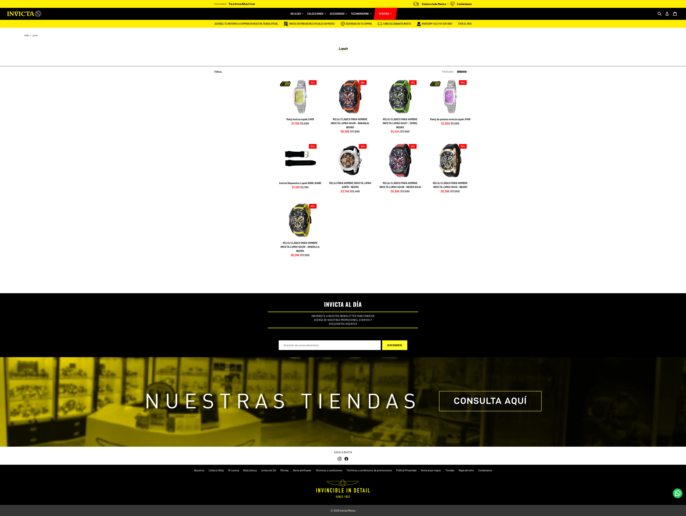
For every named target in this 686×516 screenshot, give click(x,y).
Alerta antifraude (302, 470)
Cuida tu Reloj (216, 470)
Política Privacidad (406, 470)
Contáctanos (485, 470)
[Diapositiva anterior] (284, 97)
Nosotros (199, 470)
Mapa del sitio (466, 470)
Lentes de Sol (268, 470)
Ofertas (284, 470)
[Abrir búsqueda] (659, 14)
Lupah (35, 35)
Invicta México (348, 510)
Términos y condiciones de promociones (369, 470)
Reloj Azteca (250, 470)
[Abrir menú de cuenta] (667, 14)
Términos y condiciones (329, 470)
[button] (464, 72)
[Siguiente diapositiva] (315, 97)
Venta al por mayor (431, 470)
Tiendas (449, 470)
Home (26, 35)
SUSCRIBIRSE (394, 345)
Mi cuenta (233, 470)
